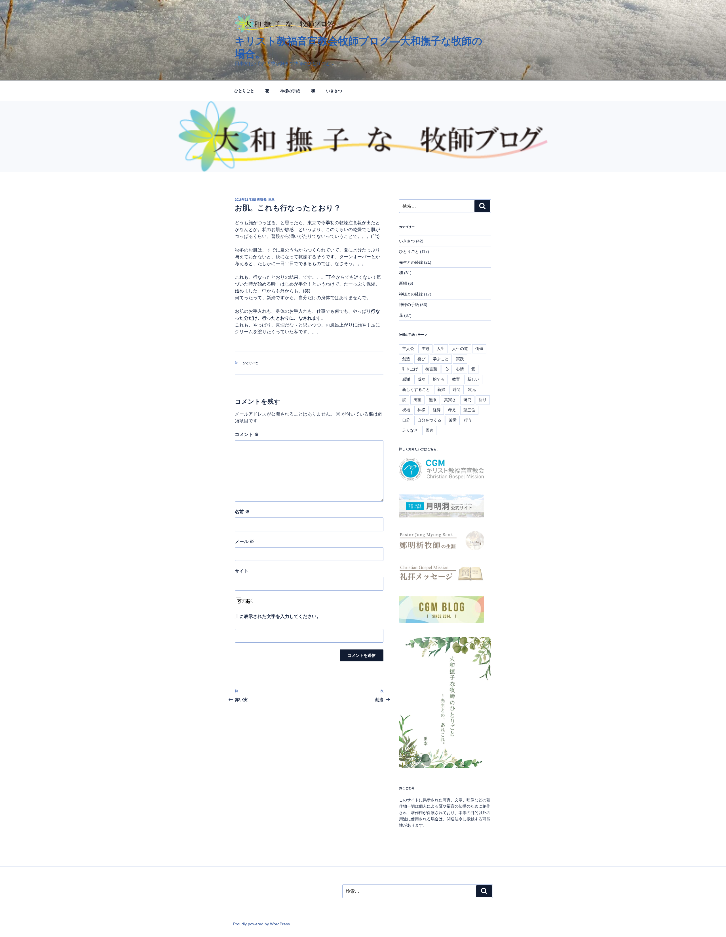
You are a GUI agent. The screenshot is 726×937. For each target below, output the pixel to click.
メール (244, 541)
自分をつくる (429, 420)
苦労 (453, 420)
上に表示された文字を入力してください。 (278, 616)
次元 (472, 389)
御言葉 (431, 369)
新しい (473, 379)
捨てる (439, 379)
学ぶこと (441, 359)
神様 (421, 410)
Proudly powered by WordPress (261, 924)
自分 (406, 420)
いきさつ (334, 91)
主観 (425, 348)
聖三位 (469, 410)
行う (468, 420)
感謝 (406, 379)
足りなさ (410, 430)
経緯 (437, 410)
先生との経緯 (411, 262)
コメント (247, 434)
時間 (457, 389)
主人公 (408, 348)
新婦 (403, 283)
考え (452, 410)
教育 (456, 379)
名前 (242, 511)
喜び (421, 359)
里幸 (271, 199)
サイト (241, 571)
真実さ (450, 399)
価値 (479, 348)
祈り (483, 399)
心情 (460, 369)
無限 (433, 399)
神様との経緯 (411, 294)
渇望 (417, 399)
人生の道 (460, 348)
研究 (467, 399)
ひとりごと (244, 91)
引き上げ (410, 369)
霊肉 (429, 430)
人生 (441, 348)
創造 (406, 359)
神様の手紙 (290, 91)
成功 (421, 379)
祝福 (406, 410)
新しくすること (416, 389)
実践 (460, 359)
